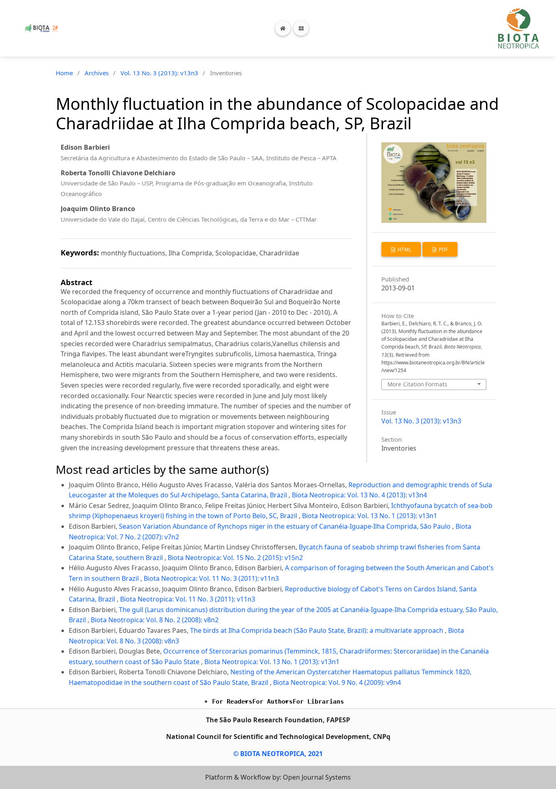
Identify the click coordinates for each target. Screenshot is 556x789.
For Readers (232, 701)
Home (64, 73)
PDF (443, 249)
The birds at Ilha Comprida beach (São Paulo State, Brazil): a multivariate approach (317, 630)
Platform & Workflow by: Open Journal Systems (278, 777)
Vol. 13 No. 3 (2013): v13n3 (159, 73)
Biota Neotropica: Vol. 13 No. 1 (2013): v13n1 (369, 515)
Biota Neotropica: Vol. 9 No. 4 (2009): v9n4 (337, 682)
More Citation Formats (417, 384)
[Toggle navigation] (301, 28)
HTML (403, 249)
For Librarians (318, 701)
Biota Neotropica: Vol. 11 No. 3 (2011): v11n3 (211, 578)
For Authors (272, 701)
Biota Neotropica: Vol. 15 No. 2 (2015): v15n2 (235, 557)
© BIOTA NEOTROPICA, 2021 (278, 753)
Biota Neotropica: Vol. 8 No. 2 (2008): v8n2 (155, 619)
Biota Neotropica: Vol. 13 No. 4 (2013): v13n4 (359, 494)
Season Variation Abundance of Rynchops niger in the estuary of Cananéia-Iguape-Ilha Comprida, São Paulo (285, 526)
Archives (97, 73)
